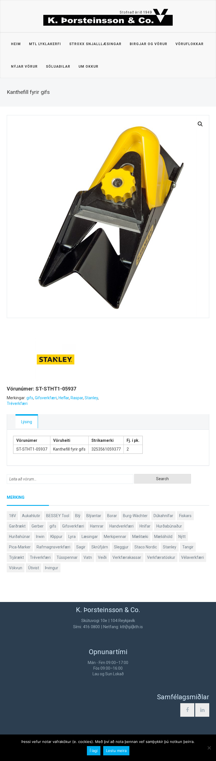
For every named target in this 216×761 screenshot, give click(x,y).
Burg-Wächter (135, 515)
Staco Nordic (145, 547)
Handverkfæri (121, 526)
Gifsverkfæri (46, 398)
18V (12, 515)
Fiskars (185, 515)
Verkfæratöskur (161, 557)
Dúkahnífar (163, 515)
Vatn (88, 557)
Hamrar (97, 526)
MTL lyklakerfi (45, 44)
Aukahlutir (31, 515)
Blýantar (93, 515)
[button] (200, 124)
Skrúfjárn (99, 547)
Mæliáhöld (163, 536)
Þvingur (51, 568)
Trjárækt (16, 557)
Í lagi (94, 750)
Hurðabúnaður (169, 526)
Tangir (188, 547)
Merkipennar (115, 536)
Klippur (56, 536)
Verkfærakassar (126, 557)
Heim (16, 44)
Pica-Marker (20, 547)
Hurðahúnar (19, 536)
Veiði (102, 557)
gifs (29, 398)
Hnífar (145, 526)
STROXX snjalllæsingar (95, 44)
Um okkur (88, 67)
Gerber (38, 526)
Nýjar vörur (24, 67)
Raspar (77, 398)
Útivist (33, 568)
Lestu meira (116, 750)
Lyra (72, 536)
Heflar (63, 398)
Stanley (91, 398)
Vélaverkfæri (192, 557)
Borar (112, 515)
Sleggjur (121, 547)
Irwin (40, 536)
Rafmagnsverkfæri (53, 547)
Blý (77, 515)
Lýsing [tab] (26, 422)
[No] (209, 748)
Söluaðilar (58, 67)
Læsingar (90, 536)
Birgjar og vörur (148, 44)
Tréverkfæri (17, 403)
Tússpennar (67, 557)
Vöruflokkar (190, 44)
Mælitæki (140, 536)
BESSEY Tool (57, 515)
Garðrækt (17, 526)
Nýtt (182, 536)
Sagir (81, 547)
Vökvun (15, 568)
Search (162, 479)
